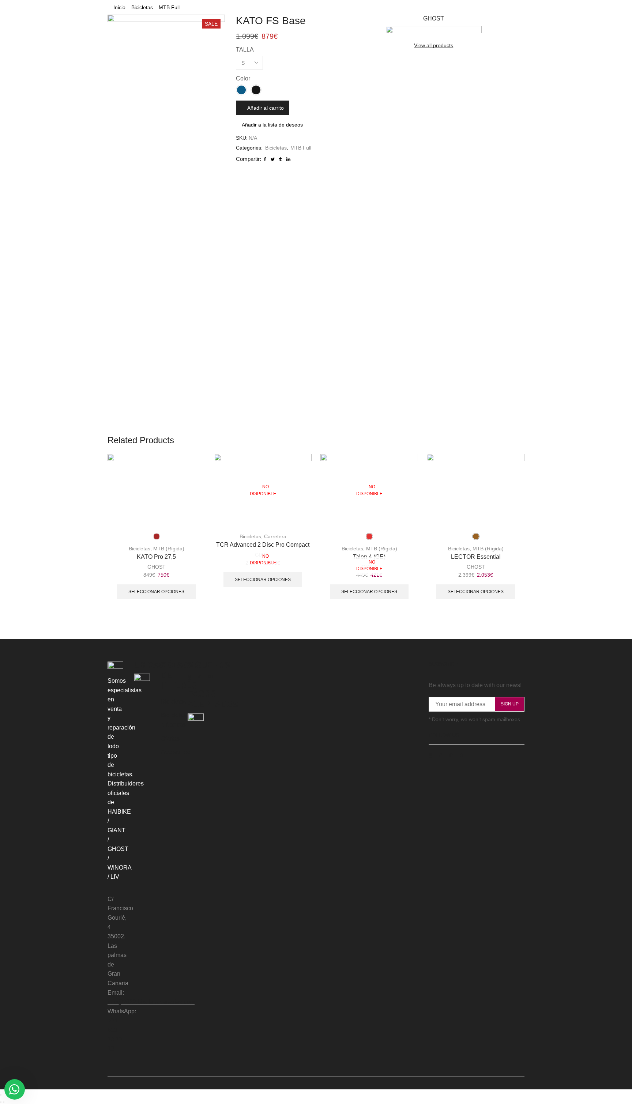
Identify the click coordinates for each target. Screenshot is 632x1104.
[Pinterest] (461, 755)
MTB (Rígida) (168, 548)
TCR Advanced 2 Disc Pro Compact (262, 545)
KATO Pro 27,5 (156, 557)
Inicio (119, 7)
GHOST (156, 567)
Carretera (275, 536)
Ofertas (170, 738)
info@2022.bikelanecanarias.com (151, 1002)
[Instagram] (199, 676)
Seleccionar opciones (156, 591)
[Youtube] (210, 676)
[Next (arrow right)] (3, 1102)
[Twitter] (441, 755)
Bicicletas (142, 7)
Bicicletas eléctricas (173, 720)
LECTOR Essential (476, 557)
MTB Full (169, 7)
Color (243, 78)
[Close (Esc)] (0, 1095)
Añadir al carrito (265, 108)
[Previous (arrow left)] (0, 1102)
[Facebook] (189, 676)
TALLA (245, 49)
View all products (433, 45)
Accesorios (175, 752)
